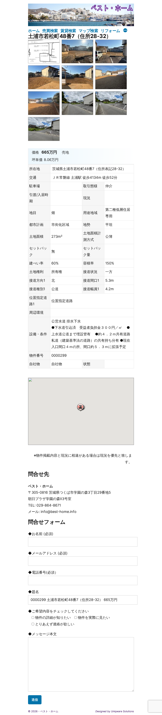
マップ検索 (88, 30)
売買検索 (50, 30)
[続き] (125, 30)
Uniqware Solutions (122, 711)
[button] (81, 407)
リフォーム (110, 30)
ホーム (34, 30)
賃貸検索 (68, 30)
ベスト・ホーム (49, 711)
